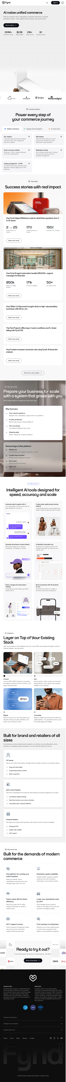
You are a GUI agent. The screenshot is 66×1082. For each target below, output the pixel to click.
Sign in (55, 3)
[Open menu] (48, 2)
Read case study (13, 240)
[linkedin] (51, 1038)
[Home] (6, 2)
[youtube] (61, 1038)
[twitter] (58, 1038)
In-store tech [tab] (55, 129)
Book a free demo (31, 960)
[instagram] (54, 1038)
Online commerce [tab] (13, 129)
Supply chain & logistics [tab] (34, 129)
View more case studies (31, 373)
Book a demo (10, 25)
